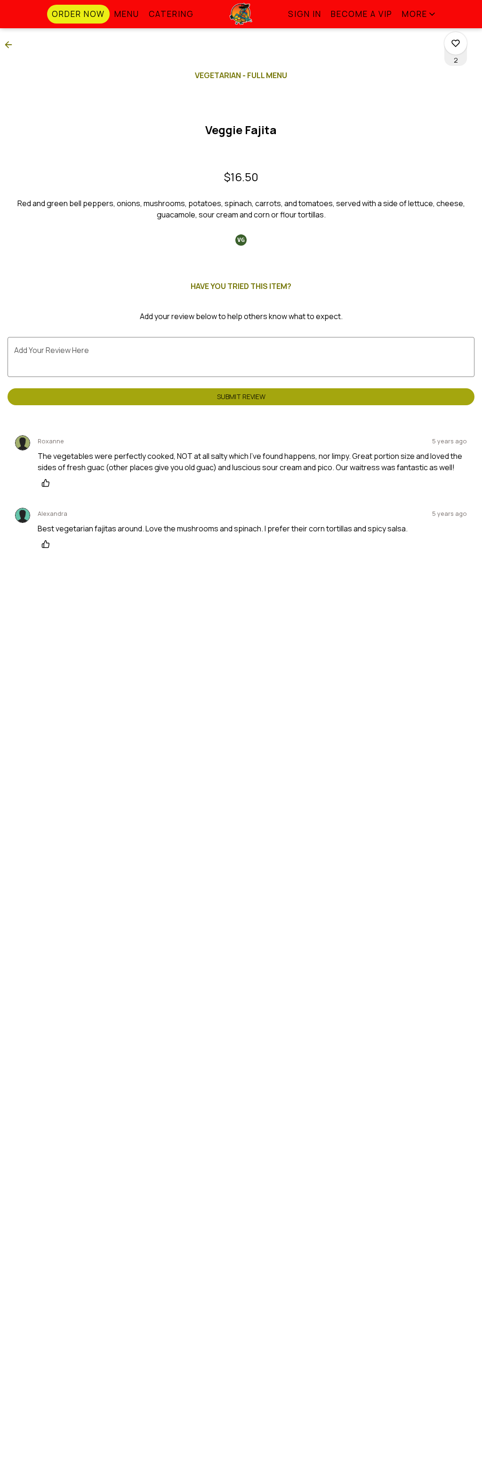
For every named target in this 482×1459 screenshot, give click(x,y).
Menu (126, 13)
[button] (419, 14)
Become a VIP (362, 13)
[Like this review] (48, 483)
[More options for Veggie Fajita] (455, 43)
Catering (171, 13)
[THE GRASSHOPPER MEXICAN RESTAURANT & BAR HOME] (241, 14)
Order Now (78, 13)
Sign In (304, 13)
